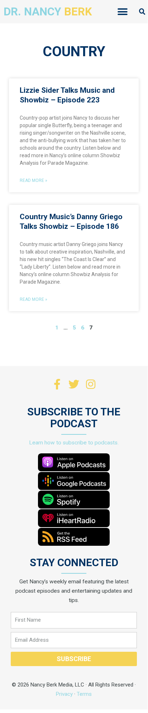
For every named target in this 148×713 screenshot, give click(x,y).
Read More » (33, 180)
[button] (122, 12)
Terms (84, 694)
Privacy (64, 694)
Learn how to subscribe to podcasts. (74, 442)
